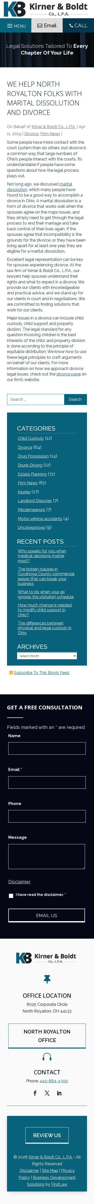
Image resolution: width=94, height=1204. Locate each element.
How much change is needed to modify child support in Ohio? (45, 610)
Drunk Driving (30, 465)
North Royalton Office (47, 1036)
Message (17, 837)
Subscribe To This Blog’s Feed (41, 672)
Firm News (50, 133)
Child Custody (31, 438)
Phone (14, 803)
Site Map (50, 1170)
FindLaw (59, 1184)
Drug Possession (33, 456)
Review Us (47, 1135)
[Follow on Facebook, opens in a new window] (35, 1093)
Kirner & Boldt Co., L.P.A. (54, 126)
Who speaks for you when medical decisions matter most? (42, 556)
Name (14, 735)
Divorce (31, 133)
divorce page (68, 374)
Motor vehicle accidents (40, 518)
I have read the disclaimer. (41, 895)
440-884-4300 (54, 1081)
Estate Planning (32, 474)
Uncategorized (31, 527)
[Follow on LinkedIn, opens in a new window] (59, 1093)
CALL (80, 26)
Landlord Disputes (35, 500)
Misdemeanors (31, 509)
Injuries (24, 492)
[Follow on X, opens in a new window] (47, 1093)
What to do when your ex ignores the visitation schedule (46, 594)
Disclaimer (19, 881)
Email (50, 26)
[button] (89, 1168)
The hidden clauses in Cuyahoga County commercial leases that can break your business (46, 576)
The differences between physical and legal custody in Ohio (44, 628)
